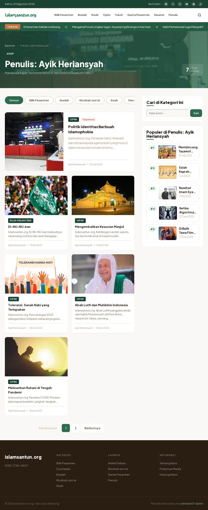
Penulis (173, 14)
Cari (196, 113)
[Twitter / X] (173, 4)
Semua (14, 100)
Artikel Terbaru (117, 463)
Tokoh (119, 14)
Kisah (95, 14)
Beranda (10, 45)
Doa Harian (63, 469)
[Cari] (199, 15)
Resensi (159, 14)
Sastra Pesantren (138, 14)
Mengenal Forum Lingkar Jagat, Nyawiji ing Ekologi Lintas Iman (101, 26)
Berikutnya (92, 428)
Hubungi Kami (169, 474)
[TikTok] (200, 4)
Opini (106, 14)
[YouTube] (186, 4)
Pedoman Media (170, 469)
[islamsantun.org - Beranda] (20, 15)
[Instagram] (179, 4)
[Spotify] (193, 4)
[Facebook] (166, 4)
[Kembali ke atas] (197, 503)
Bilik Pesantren (63, 14)
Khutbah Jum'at (89, 100)
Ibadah (82, 14)
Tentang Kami (168, 463)
